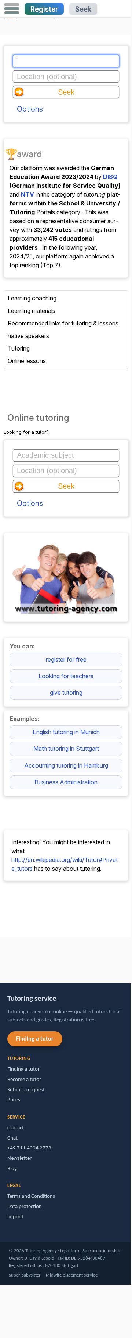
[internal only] (2, 957)
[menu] (11, 8)
